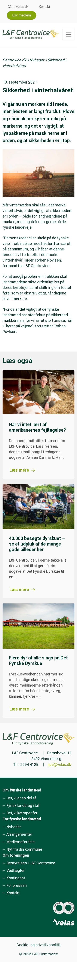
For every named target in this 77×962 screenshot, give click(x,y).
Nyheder (37, 60)
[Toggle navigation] (68, 34)
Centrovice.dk (14, 60)
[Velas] (63, 921)
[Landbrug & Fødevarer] (63, 908)
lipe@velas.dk (59, 764)
